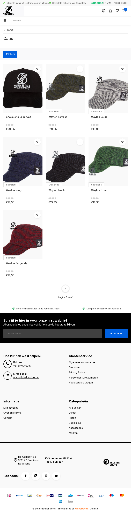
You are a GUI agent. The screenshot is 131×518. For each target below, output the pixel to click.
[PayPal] (19, 496)
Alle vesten (75, 407)
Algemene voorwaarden (82, 362)
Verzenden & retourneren (83, 377)
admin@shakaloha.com (26, 377)
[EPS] (91, 496)
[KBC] (70, 496)
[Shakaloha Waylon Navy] (22, 161)
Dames (73, 412)
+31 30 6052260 (22, 365)
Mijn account (10, 407)
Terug (10, 29)
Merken (73, 432)
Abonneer (116, 333)
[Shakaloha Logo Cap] (22, 88)
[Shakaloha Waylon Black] (65, 161)
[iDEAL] (9, 496)
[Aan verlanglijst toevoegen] (37, 68)
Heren (72, 417)
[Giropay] (50, 496)
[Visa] (101, 496)
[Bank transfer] (70, 502)
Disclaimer (74, 367)
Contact (7, 417)
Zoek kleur (75, 422)
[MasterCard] (122, 496)
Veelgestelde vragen (81, 382)
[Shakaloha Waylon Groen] (108, 161)
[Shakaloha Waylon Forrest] (65, 88)
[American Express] (60, 502)
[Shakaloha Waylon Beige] (108, 88)
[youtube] (56, 476)
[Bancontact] (29, 496)
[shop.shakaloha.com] (11, 11)
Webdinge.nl (81, 508)
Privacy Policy (77, 372)
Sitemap (94, 508)
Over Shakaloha (12, 412)
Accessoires (76, 427)
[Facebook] (25, 476)
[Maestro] (111, 496)
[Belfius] (81, 496)
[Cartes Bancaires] (60, 496)
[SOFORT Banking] (40, 496)
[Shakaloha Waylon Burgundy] (22, 234)
